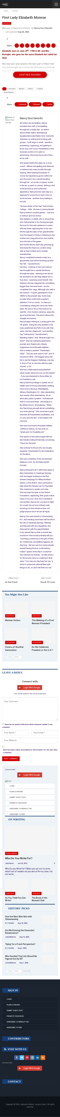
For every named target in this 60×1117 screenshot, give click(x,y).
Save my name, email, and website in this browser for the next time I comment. (30, 751)
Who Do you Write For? (18, 858)
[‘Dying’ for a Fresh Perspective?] (48, 947)
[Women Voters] (16, 609)
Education (12, 89)
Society (6, 23)
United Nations (9, 92)
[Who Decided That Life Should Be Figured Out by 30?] (48, 959)
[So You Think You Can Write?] (16, 887)
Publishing (11, 853)
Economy (10, 642)
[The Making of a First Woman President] (43, 609)
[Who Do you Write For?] (30, 840)
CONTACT (14, 1081)
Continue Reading (30, 75)
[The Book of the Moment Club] (43, 887)
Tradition (39, 89)
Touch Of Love (47, 582)
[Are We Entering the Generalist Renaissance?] (48, 933)
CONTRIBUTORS (18, 1038)
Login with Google (32, 687)
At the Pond (11, 582)
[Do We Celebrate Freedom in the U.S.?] (43, 636)
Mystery (21, 89)
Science (36, 893)
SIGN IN (12, 990)
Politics (30, 89)
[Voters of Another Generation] (16, 636)
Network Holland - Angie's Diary (33, 1104)
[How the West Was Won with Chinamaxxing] (48, 920)
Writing (10, 893)
